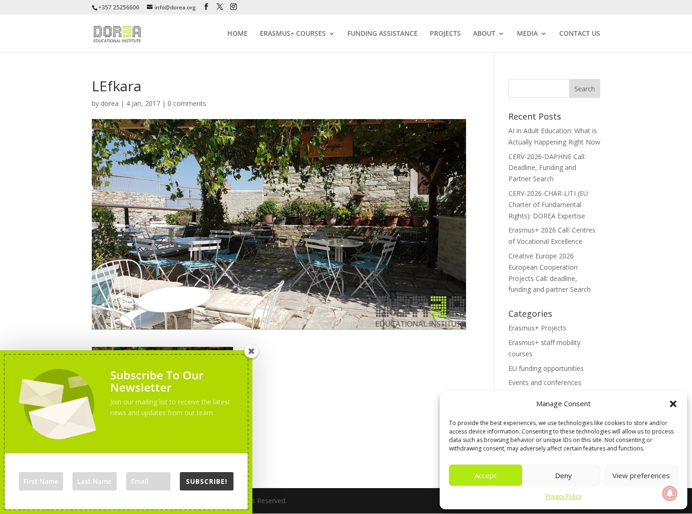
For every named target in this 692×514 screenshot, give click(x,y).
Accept (486, 475)
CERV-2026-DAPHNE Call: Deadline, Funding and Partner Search (547, 168)
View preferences (641, 475)
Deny (563, 475)
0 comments (187, 103)
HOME (237, 34)
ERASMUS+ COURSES (293, 34)
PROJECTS (445, 34)
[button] (673, 404)
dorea (110, 103)
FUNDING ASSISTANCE (382, 34)
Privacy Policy (563, 496)
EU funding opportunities (546, 368)
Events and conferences (544, 382)
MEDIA (527, 34)
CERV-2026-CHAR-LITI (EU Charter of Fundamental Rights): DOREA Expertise (548, 204)
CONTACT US (579, 34)
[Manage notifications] (669, 493)
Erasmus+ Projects (537, 327)
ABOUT (484, 34)
